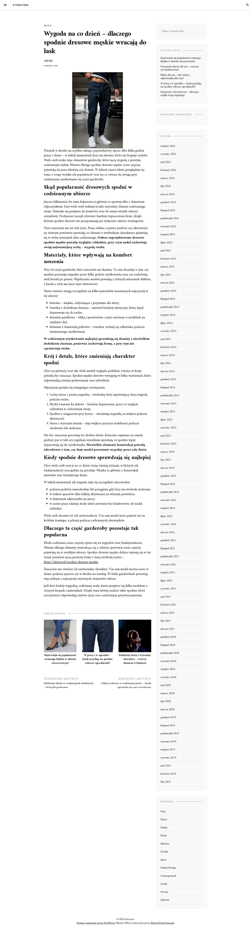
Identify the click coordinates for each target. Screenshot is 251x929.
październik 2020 (170, 653)
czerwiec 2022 (168, 524)
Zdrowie (165, 900)
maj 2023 (166, 436)
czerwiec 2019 (168, 758)
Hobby (164, 827)
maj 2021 (166, 597)
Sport (163, 860)
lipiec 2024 (167, 323)
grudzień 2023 (168, 379)
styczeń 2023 (168, 468)
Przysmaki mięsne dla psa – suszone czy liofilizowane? (180, 68)
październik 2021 (170, 556)
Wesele (164, 892)
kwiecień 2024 (168, 347)
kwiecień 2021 (168, 605)
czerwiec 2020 (168, 677)
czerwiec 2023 (168, 427)
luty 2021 (166, 621)
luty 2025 (166, 275)
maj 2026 (166, 162)
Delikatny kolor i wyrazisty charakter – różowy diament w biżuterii (135, 659)
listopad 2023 (168, 387)
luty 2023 (166, 460)
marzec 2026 (168, 178)
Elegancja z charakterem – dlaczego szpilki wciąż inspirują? (180, 94)
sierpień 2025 (168, 234)
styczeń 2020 (168, 709)
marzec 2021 (168, 613)
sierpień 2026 (168, 146)
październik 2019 (170, 733)
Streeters (21, 5)
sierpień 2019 (168, 749)
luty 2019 (166, 782)
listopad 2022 (168, 484)
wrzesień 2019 (168, 741)
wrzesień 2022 (168, 500)
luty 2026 (166, 186)
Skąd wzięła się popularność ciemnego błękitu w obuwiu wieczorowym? (60, 659)
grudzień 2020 (168, 637)
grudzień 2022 (168, 476)
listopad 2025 (168, 210)
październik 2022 (170, 492)
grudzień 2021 (168, 540)
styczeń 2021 (168, 629)
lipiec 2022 (167, 516)
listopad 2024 (168, 299)
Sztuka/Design (168, 868)
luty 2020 (166, 701)
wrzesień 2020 (168, 661)
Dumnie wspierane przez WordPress (96, 923)
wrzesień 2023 (168, 403)
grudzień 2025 (168, 202)
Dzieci (164, 819)
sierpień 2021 (168, 572)
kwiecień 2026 (168, 170)
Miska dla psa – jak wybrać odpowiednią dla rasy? (175, 77)
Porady (164, 852)
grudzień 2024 (168, 291)
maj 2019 (166, 766)
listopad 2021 (168, 548)
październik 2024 (170, 307)
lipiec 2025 (167, 242)
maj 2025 (166, 250)
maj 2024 (166, 339)
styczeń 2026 (168, 194)
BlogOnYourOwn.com (162, 923)
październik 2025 (170, 218)
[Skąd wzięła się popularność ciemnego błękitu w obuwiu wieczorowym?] (60, 636)
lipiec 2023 (167, 420)
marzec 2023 (168, 452)
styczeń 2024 (168, 371)
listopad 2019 (168, 725)
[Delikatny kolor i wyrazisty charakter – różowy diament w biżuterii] (135, 636)
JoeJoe (48, 60)
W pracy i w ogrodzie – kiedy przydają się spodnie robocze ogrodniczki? (97, 659)
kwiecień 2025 (168, 259)
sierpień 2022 (168, 508)
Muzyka (165, 844)
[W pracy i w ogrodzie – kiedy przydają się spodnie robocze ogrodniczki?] (97, 636)
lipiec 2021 (167, 580)
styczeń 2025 (168, 283)
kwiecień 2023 (168, 444)
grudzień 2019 (168, 717)
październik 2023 (170, 395)
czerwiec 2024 (168, 331)
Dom (163, 811)
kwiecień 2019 (168, 774)
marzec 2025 (168, 267)
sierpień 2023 (168, 411)
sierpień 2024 (168, 315)
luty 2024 (166, 363)
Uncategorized (168, 876)
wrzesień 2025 (168, 226)
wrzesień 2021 (168, 564)
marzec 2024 (168, 355)
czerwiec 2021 (168, 588)
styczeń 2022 (168, 532)
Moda (48, 25)
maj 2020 (166, 685)
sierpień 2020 (168, 669)
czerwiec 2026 (168, 154)
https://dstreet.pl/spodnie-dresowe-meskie (71, 562)
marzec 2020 (168, 693)
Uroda (164, 884)
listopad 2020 (168, 645)
